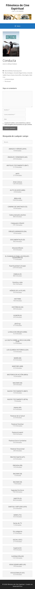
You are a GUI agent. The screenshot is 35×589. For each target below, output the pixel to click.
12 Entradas (17, 341)
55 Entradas (17, 408)
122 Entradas (17, 557)
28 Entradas (17, 450)
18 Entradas (17, 300)
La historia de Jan (9, 79)
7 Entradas (17, 483)
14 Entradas (17, 466)
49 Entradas (17, 308)
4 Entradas (17, 191)
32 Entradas (17, 573)
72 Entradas (17, 392)
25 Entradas (17, 507)
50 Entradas (17, 516)
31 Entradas (17, 324)
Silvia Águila (25, 75)
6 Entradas (17, 150)
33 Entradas (17, 359)
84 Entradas (17, 499)
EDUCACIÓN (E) (8, 71)
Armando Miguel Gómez (20, 73)
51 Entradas (17, 166)
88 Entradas (17, 216)
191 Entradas (17, 224)
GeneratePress (17, 586)
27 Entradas (17, 174)
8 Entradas (17, 207)
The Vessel (8, 81)
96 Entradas (17, 240)
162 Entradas (18, 283)
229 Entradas (17, 267)
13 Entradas (17, 351)
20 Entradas (17, 158)
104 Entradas (17, 199)
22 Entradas (17, 367)
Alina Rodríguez (9, 73)
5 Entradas (17, 524)
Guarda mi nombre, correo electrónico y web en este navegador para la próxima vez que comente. (18, 123)
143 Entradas (17, 491)
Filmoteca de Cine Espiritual (17, 6)
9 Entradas (17, 375)
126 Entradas (17, 183)
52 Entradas (17, 333)
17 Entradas (17, 258)
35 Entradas (17, 249)
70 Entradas (17, 549)
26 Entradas (17, 384)
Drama (12, 75)
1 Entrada (17, 400)
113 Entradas (17, 425)
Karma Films (18, 75)
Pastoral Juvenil (17, 71)
